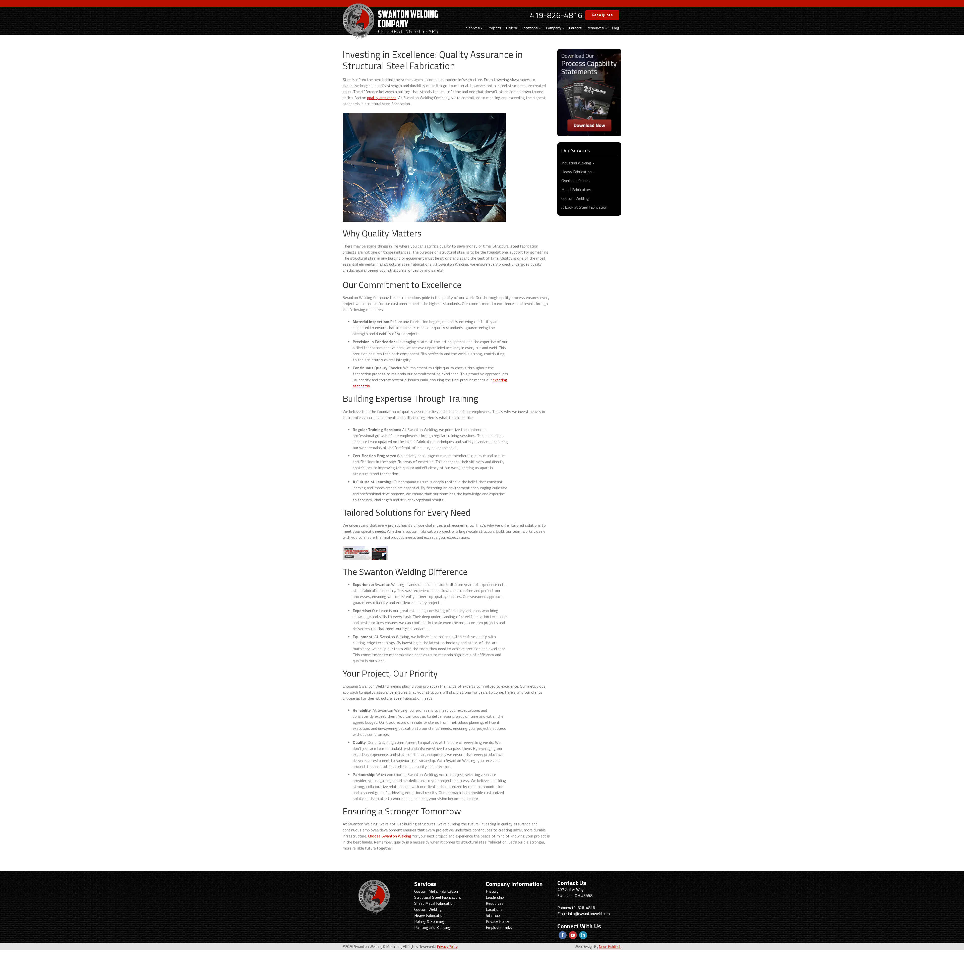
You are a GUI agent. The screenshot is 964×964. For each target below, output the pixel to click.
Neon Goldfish (610, 946)
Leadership (495, 897)
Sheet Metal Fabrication (434, 903)
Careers (575, 28)
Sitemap (493, 915)
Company (553, 28)
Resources (595, 28)
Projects (494, 28)
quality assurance (381, 98)
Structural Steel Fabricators (437, 897)
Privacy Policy (497, 921)
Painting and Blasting (432, 927)
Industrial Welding (576, 163)
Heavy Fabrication (576, 172)
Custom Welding (575, 198)
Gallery (511, 28)
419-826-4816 (556, 15)
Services (473, 28)
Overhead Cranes (575, 180)
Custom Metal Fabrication (436, 891)
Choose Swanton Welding (389, 836)
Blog (615, 28)
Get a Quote (602, 15)
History (492, 891)
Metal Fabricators (576, 190)
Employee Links (499, 927)
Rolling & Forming (429, 921)
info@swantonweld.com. (589, 914)
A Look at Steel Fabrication (584, 207)
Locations (530, 28)
